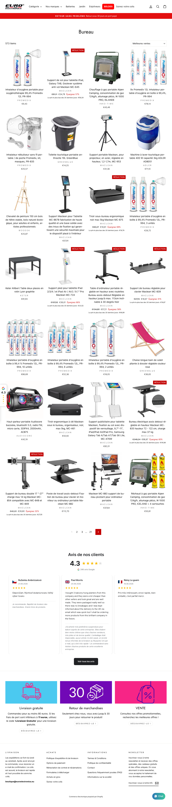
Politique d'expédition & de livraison (62, 758)
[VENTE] (141, 692)
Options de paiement (55, 763)
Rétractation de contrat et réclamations (64, 768)
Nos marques (53, 6)
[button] (158, 796)
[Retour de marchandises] (86, 692)
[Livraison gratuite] (31, 692)
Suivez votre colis (125, 6)
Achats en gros (53, 777)
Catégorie (34, 6)
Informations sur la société (99, 777)
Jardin (82, 6)
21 (90, 532)
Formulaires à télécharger (57, 772)
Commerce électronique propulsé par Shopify (86, 797)
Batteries (70, 6)
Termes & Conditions (96, 758)
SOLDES (108, 6)
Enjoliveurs (94, 6)
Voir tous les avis (86, 661)
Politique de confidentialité (99, 763)
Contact (91, 768)
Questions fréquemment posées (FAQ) (104, 772)
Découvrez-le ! (31, 731)
